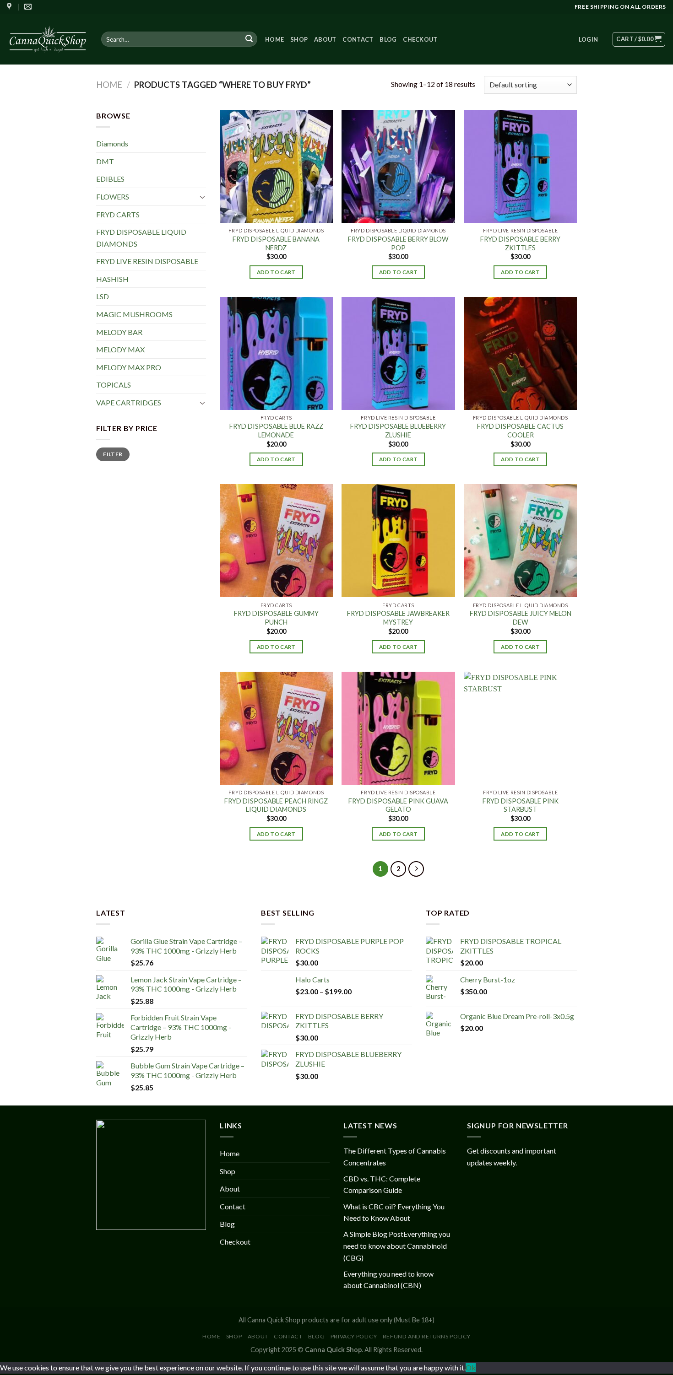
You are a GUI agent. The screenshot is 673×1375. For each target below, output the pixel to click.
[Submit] (249, 39)
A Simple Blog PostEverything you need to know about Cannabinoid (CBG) (396, 1245)
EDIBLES (110, 178)
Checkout (420, 39)
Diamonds (112, 143)
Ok (471, 1367)
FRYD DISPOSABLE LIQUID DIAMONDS (141, 237)
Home (274, 39)
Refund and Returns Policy (427, 1336)
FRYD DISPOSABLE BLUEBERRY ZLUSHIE (398, 430)
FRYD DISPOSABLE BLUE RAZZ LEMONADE (276, 430)
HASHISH (112, 279)
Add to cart (276, 272)
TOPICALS (113, 384)
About (325, 39)
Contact (357, 39)
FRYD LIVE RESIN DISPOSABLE (147, 261)
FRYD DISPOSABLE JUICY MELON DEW (520, 617)
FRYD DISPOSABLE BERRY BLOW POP (398, 243)
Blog (388, 39)
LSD (102, 296)
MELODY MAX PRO (128, 367)
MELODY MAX (120, 349)
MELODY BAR (119, 332)
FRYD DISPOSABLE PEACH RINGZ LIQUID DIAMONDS (276, 805)
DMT (105, 161)
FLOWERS (112, 196)
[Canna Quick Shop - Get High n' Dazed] (47, 39)
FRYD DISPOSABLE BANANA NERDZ (276, 243)
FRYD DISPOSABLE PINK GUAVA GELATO (398, 805)
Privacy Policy (354, 1336)
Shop (299, 39)
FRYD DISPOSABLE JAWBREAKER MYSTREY (398, 617)
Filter (112, 454)
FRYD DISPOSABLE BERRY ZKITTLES (520, 243)
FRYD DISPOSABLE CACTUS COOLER (520, 430)
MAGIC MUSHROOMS (134, 314)
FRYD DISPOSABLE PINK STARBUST (521, 805)
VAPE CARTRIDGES (128, 402)
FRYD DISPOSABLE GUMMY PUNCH (276, 617)
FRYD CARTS (118, 214)
